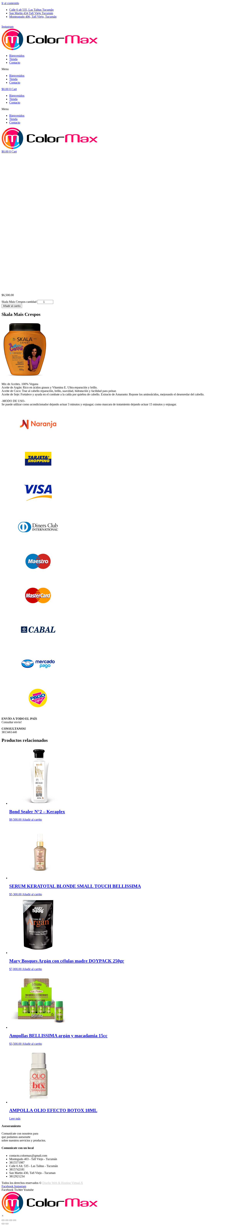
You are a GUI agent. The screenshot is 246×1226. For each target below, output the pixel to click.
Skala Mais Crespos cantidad (19, 301)
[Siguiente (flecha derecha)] (6, 1223)
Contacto (14, 62)
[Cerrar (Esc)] (3, 1220)
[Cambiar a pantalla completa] (10, 1220)
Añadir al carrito (12, 306)
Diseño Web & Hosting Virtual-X (62, 1182)
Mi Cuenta (8, 23)
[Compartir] (6, 1220)
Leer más (14, 1118)
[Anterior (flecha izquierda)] (3, 1223)
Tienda (13, 59)
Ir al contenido (10, 3)
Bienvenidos (16, 55)
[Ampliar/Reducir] (14, 1220)
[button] (123, 69)
